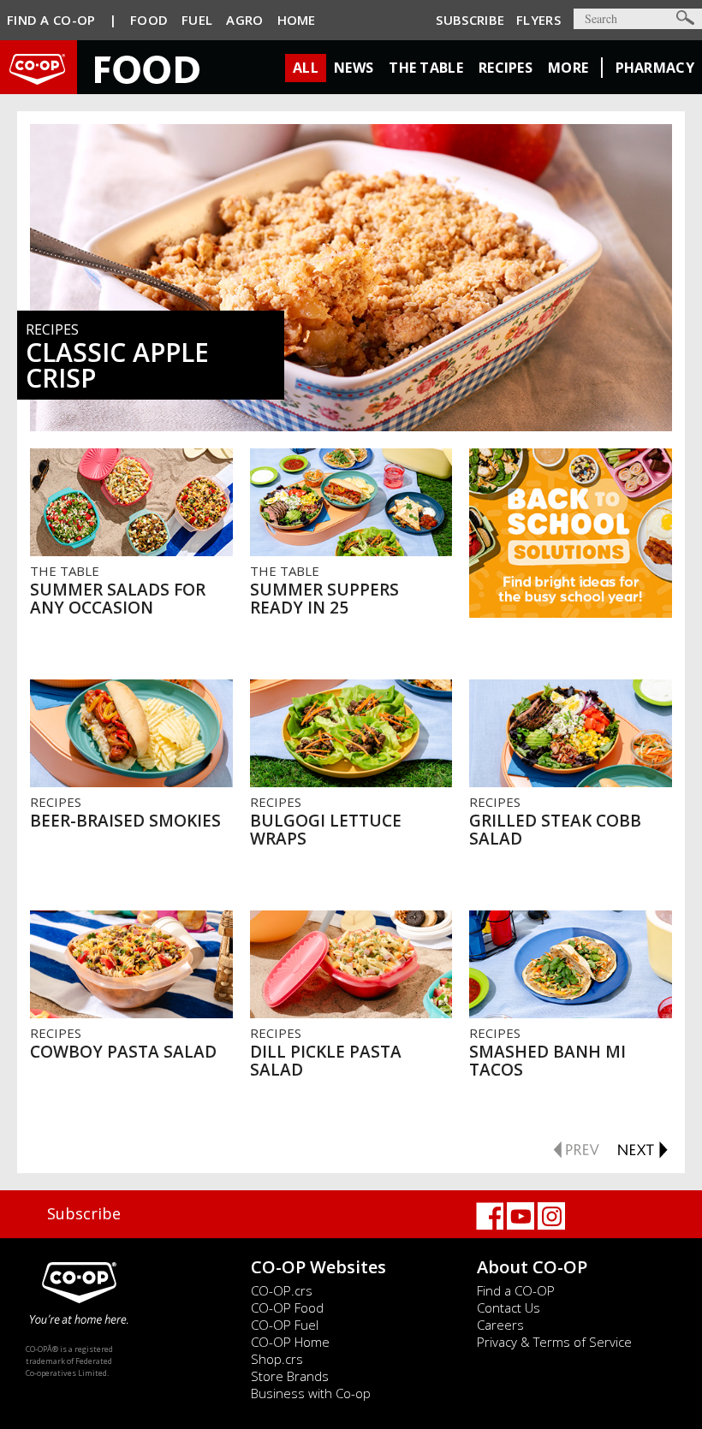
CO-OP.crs (281, 1290)
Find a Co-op (51, 19)
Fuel (196, 19)
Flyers (538, 19)
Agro (244, 19)
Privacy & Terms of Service (554, 1341)
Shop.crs (277, 1358)
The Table (426, 67)
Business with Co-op (311, 1393)
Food (149, 19)
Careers (500, 1324)
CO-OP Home (290, 1341)
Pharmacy (655, 67)
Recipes (505, 67)
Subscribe (470, 19)
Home (296, 19)
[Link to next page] (642, 1147)
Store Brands (290, 1376)
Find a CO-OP (516, 1290)
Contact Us (508, 1307)
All (305, 67)
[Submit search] (685, 17)
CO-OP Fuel (284, 1324)
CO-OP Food (287, 1307)
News (353, 67)
